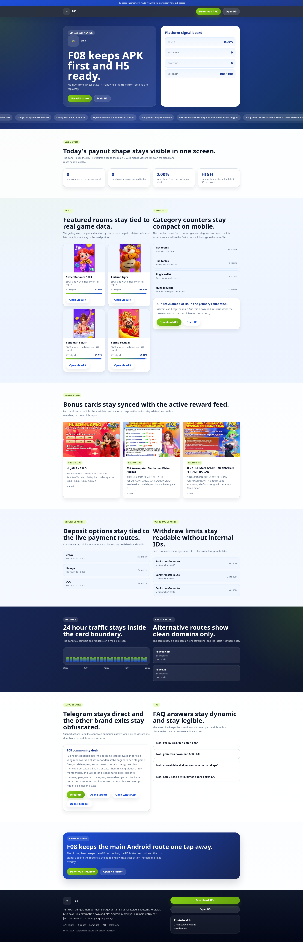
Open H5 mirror (113, 871)
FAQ (104, 924)
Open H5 (231, 11)
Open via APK (77, 299)
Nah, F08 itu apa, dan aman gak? (177, 742)
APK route (68, 924)
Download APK (208, 11)
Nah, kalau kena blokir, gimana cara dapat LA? (185, 776)
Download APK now (82, 871)
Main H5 (102, 98)
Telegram (76, 794)
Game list (94, 924)
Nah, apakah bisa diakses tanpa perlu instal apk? (187, 765)
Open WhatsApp (125, 794)
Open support (98, 794)
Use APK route (80, 98)
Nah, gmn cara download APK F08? (178, 754)
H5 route (81, 924)
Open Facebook (79, 804)
